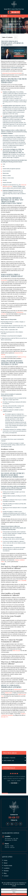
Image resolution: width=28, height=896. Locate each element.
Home (5, 860)
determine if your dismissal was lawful (12, 73)
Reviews (6, 870)
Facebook (7, 823)
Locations (6, 868)
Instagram (20, 823)
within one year (16, 650)
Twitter (16, 823)
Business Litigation (9, 757)
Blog (5, 873)
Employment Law (9, 760)
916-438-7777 (15, 12)
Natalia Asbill (8, 692)
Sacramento (4, 280)
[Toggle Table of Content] (14, 37)
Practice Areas (8, 865)
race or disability (22, 580)
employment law (18, 689)
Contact (3, 356)
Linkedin (12, 823)
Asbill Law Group (22, 356)
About (5, 863)
